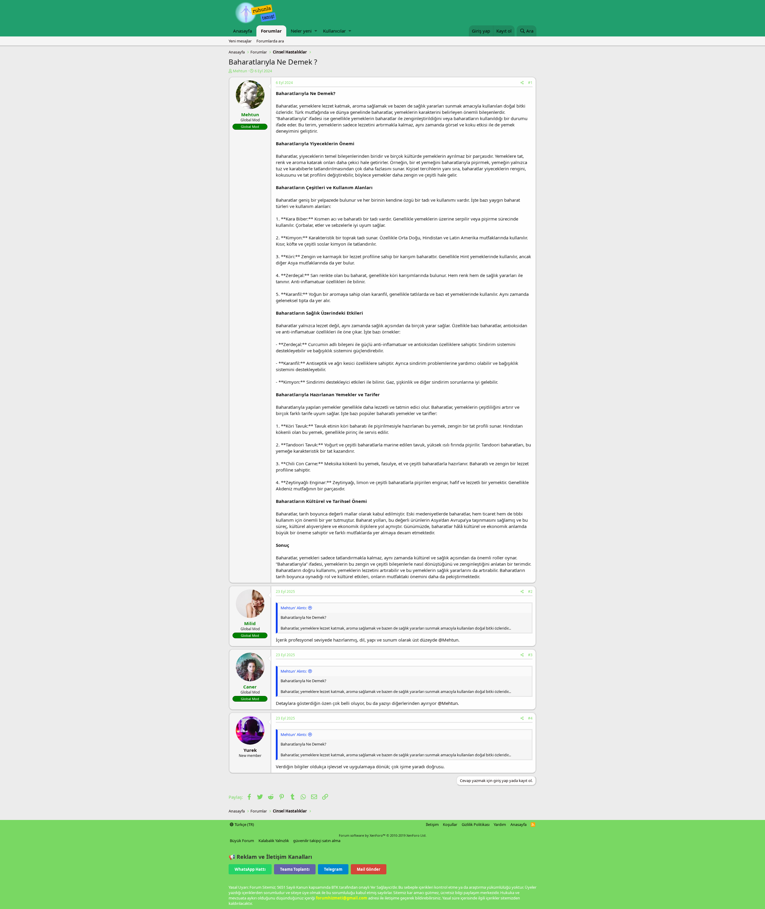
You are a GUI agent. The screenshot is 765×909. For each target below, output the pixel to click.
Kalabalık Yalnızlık (273, 840)
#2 (530, 591)
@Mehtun (448, 703)
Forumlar (271, 31)
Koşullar (450, 824)
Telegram (333, 869)
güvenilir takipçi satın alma (316, 840)
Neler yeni (301, 31)
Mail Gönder (368, 869)
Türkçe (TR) (244, 824)
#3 (530, 654)
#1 (530, 82)
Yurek (250, 750)
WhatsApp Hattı (250, 869)
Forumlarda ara (270, 41)
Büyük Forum (242, 840)
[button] (316, 30)
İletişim (432, 824)
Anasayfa (242, 31)
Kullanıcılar (334, 31)
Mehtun (240, 71)
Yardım (500, 824)
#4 (530, 718)
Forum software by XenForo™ (382, 835)
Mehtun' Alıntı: (294, 607)
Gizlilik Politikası (475, 824)
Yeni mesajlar (240, 41)
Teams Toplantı (295, 869)
